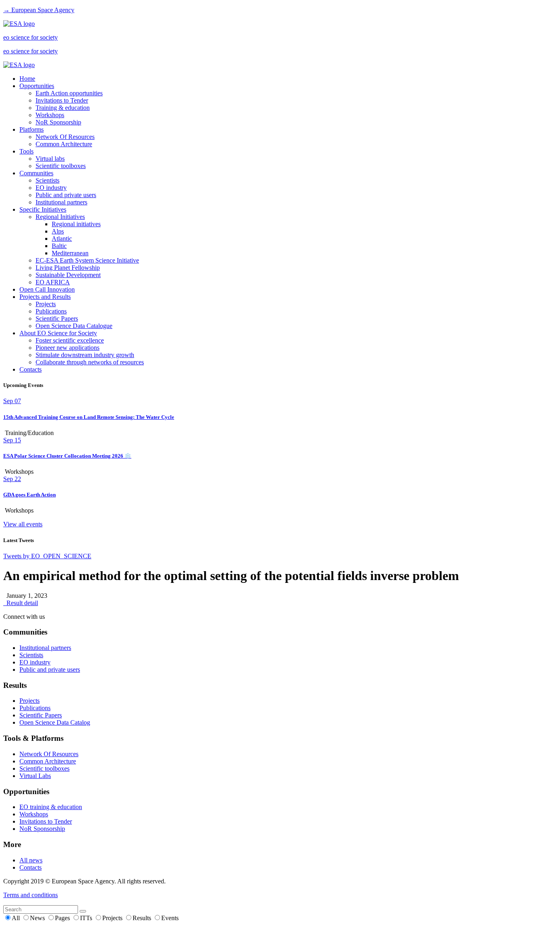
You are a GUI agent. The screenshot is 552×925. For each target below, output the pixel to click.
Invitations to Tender (62, 100)
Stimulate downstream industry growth (85, 354)
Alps (58, 231)
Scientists (47, 180)
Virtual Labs (35, 775)
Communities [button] (36, 173)
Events (170, 917)
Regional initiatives (76, 224)
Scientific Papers (57, 318)
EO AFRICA (53, 282)
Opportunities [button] (36, 85)
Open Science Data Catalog (54, 722)
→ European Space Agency (38, 9)
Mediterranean (70, 253)
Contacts (30, 369)
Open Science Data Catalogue (74, 325)
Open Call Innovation (47, 289)
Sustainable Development (68, 274)
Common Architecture (64, 144)
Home (27, 78)
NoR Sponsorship (58, 122)
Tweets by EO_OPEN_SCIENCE (47, 556)
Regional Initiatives (60, 216)
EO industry (51, 187)
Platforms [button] (31, 129)
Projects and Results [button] (45, 296)
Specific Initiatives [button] (42, 209)
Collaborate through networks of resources (90, 362)
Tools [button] (26, 151)
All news (30, 860)
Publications (51, 311)
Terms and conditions (30, 894)
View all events (22, 524)
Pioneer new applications (67, 347)
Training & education (63, 107)
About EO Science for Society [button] (58, 333)
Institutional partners (61, 202)
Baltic (59, 245)
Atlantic (62, 238)
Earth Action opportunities (69, 93)
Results (143, 917)
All (16, 917)
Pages (63, 917)
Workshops (50, 114)
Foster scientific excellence (70, 340)
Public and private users (66, 194)
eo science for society (30, 37)
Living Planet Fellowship (68, 267)
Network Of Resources (65, 136)
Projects (46, 304)
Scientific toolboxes (61, 165)
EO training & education (50, 806)
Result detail (20, 602)
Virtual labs (50, 158)
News (38, 917)
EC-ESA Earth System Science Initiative (87, 260)
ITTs (87, 917)
